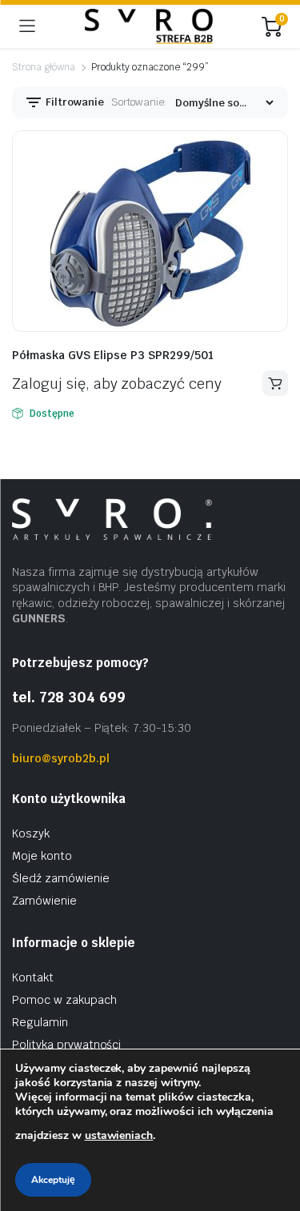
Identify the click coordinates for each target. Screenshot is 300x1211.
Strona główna (43, 67)
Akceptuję (53, 1179)
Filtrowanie (73, 102)
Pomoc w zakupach (64, 1000)
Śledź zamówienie (61, 878)
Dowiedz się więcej (275, 383)
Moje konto (42, 856)
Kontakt (33, 977)
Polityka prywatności (66, 1044)
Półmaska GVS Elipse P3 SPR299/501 (113, 355)
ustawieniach (119, 1135)
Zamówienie (44, 900)
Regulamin (40, 1022)
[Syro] (149, 26)
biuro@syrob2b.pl (61, 758)
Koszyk (31, 833)
